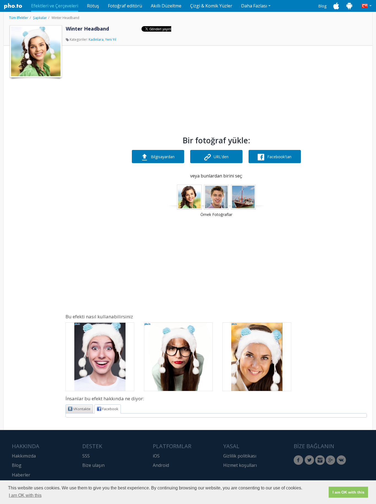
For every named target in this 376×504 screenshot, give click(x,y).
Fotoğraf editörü (125, 6)
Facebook (110, 408)
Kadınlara (96, 39)
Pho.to (13, 6)
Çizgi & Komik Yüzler (211, 6)
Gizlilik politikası (239, 456)
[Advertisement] (35, 163)
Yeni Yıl (110, 39)
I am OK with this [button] (25, 495)
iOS (156, 456)
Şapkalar (40, 17)
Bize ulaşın (93, 465)
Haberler (21, 475)
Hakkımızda (24, 456)
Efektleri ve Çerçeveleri (54, 6)
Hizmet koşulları (240, 465)
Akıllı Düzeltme (166, 6)
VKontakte (82, 408)
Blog (322, 6)
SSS (86, 456)
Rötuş (93, 6)
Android (161, 465)
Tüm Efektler (18, 17)
